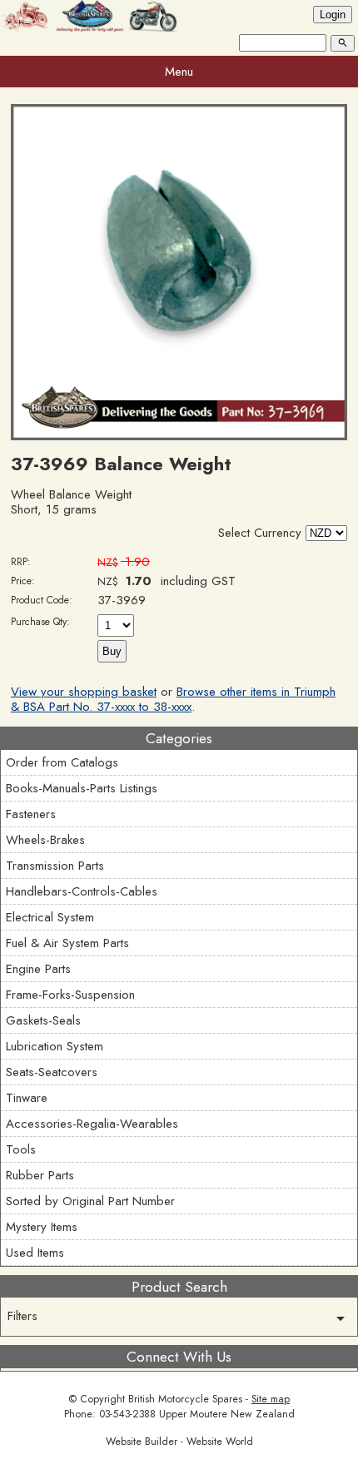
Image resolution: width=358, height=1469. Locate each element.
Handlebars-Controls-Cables (81, 891)
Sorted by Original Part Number (90, 1201)
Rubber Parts (40, 1175)
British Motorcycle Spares (185, 1399)
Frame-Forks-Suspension (70, 994)
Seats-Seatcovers (51, 1072)
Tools (21, 1149)
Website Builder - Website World (179, 1441)
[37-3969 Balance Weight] (179, 436)
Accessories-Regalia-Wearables (92, 1123)
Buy (112, 651)
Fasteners (31, 814)
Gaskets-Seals (43, 1020)
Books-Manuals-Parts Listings (81, 788)
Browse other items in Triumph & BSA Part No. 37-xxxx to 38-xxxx (173, 699)
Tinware (26, 1098)
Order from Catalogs (62, 762)
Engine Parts (38, 969)
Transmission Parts (55, 865)
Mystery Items (41, 1227)
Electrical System (50, 917)
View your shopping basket (84, 691)
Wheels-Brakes (45, 840)
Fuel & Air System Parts (67, 943)
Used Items (35, 1252)
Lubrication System (54, 1046)
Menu (179, 71)
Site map (270, 1399)
